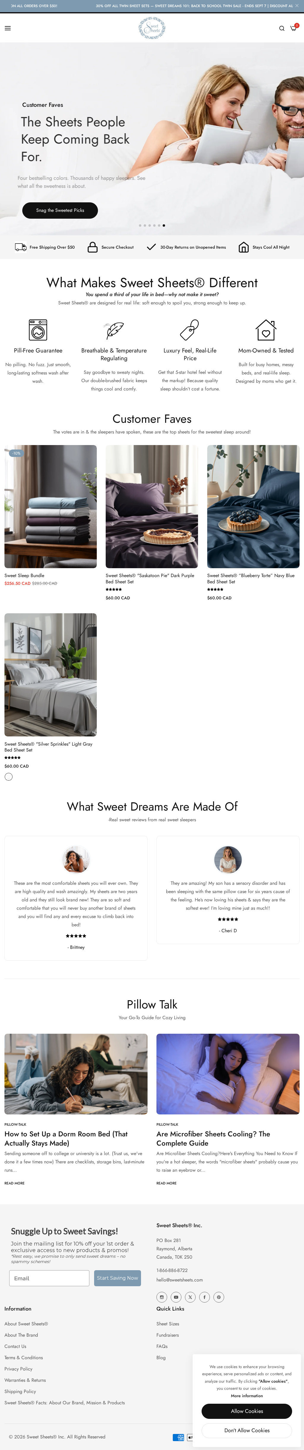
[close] (297, 6)
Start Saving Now (117, 1278)
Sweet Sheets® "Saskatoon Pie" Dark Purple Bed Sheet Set (150, 579)
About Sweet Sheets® (26, 1323)
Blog (161, 1357)
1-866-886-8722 (172, 1270)
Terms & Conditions (23, 1357)
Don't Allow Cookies (247, 1430)
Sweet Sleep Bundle (24, 576)
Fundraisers (167, 1335)
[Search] (281, 28)
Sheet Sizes (167, 1323)
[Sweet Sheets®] (152, 28)
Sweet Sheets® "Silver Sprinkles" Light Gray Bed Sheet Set (48, 747)
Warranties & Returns (25, 1380)
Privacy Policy (18, 1368)
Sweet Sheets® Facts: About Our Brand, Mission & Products (64, 1402)
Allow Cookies (247, 1411)
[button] (140, 225)
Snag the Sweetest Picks (60, 210)
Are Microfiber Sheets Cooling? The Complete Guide (213, 1138)
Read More (14, 1183)
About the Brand (21, 1335)
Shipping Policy (20, 1391)
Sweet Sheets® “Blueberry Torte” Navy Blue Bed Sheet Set (250, 579)
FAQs (161, 1346)
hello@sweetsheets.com (179, 1279)
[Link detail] (161, 1297)
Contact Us (15, 1346)
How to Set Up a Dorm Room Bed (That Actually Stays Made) (66, 1138)
